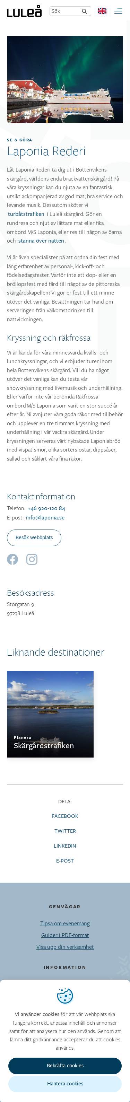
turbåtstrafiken (26, 214)
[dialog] (65, 1041)
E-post (65, 861)
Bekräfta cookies (65, 1065)
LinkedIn (65, 846)
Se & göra (20, 140)
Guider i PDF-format (65, 935)
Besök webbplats (34, 537)
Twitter (65, 831)
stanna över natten (41, 240)
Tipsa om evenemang (65, 923)
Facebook (65, 816)
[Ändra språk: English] (102, 11)
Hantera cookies (65, 1084)
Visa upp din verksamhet (65, 947)
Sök (56, 11)
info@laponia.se (45, 517)
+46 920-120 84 (46, 508)
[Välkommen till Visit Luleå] (24, 11)
